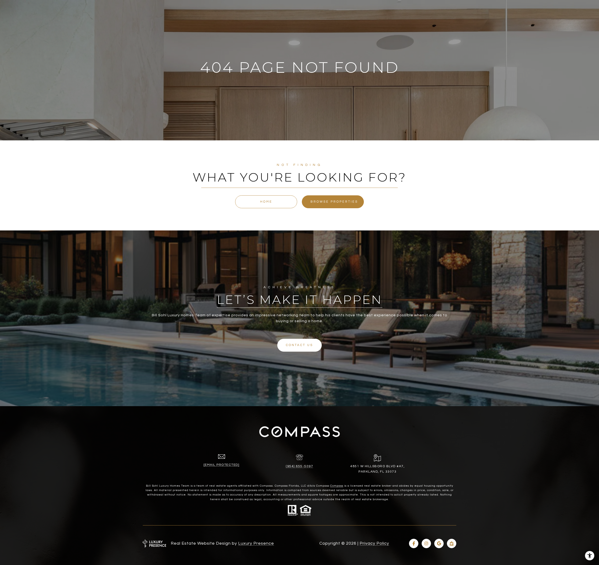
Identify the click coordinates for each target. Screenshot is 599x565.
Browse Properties (334, 201)
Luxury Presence (256, 543)
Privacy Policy (374, 543)
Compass (336, 485)
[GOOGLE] (439, 543)
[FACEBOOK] (413, 543)
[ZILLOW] (451, 543)
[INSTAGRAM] (426, 543)
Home (266, 201)
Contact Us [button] (299, 345)
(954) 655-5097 (299, 466)
